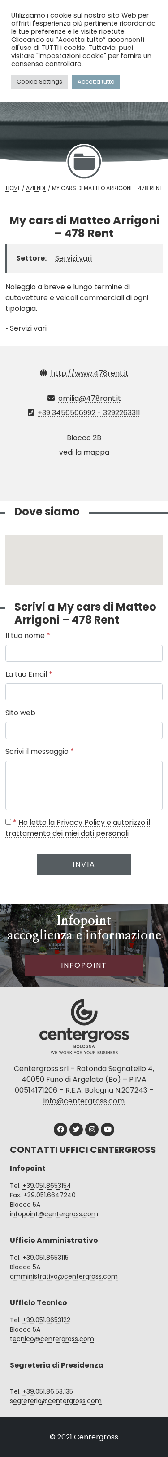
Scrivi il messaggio (39, 751)
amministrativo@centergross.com (64, 1276)
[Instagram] (92, 1129)
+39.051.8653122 (46, 1319)
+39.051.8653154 (46, 1185)
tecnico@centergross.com (52, 1338)
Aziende (36, 188)
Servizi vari (73, 258)
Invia (84, 864)
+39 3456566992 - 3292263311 (89, 412)
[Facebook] (60, 1129)
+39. (28, 1391)
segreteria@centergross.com (56, 1400)
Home (13, 188)
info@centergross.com (84, 1101)
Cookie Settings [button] (39, 81)
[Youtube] (107, 1129)
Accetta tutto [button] (96, 81)
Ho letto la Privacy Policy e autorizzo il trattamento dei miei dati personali (77, 827)
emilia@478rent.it (89, 398)
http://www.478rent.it (90, 373)
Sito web (20, 713)
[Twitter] (76, 1129)
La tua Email (28, 674)
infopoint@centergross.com (54, 1213)
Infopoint (84, 965)
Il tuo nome (27, 635)
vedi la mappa (84, 452)
